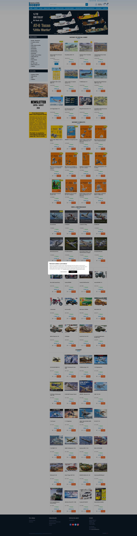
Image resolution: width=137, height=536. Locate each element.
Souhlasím (73, 271)
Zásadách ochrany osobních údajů (69, 269)
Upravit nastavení (64, 271)
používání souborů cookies (80, 269)
